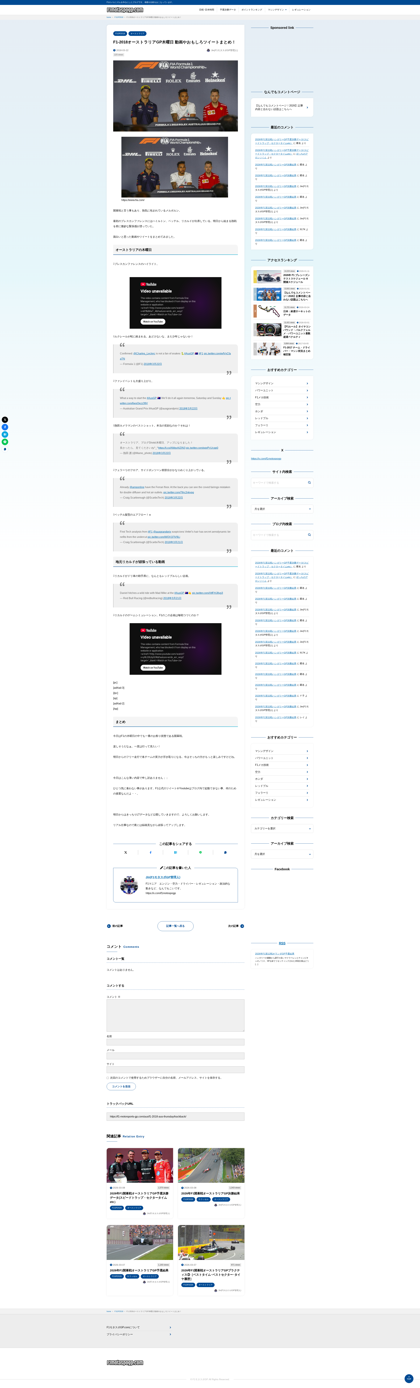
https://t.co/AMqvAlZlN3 (171, 447)
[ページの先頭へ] (409, 1378)
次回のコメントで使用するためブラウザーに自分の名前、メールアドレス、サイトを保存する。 (166, 1077)
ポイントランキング (252, 9)
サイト (111, 1064)
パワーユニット (264, 390)
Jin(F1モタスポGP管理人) (163, 877)
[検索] (309, 483)
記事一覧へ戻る (175, 926)
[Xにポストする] (125, 852)
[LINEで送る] (200, 852)
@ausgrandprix (162, 531)
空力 (257, 404)
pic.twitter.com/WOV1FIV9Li (164, 537)
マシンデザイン (276, 9)
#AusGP (189, 353)
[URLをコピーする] (225, 852)
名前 (109, 1036)
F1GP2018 (120, 33)
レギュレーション (301, 9)
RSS (282, 943)
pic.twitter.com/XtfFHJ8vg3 (207, 593)
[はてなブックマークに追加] (175, 852)
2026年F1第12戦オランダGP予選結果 (274, 953)
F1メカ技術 (262, 397)
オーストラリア (137, 33)
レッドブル (261, 418)
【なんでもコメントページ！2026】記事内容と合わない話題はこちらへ (279, 107)
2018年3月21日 (174, 542)
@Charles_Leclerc (144, 353)
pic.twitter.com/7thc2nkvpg (178, 492)
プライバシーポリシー (120, 1334)
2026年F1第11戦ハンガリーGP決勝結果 (275, 164)
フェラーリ (261, 425)
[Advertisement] (282, 57)
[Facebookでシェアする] (150, 852)
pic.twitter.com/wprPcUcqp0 (202, 447)
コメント (113, 996)
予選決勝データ (228, 9)
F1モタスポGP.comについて (123, 1327)
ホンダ (259, 411)
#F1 (201, 353)
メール (111, 1050)
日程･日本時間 (206, 9)
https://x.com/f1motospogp (266, 458)
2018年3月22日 (153, 364)
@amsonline (137, 487)
